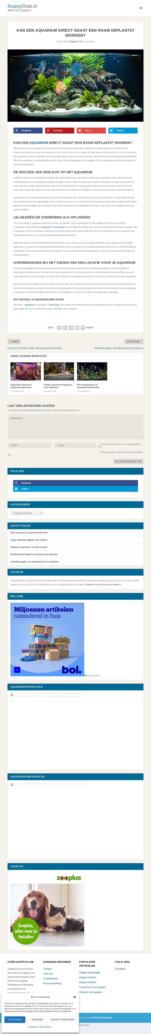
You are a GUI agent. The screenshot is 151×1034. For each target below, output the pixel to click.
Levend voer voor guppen (92, 987)
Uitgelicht (73, 41)
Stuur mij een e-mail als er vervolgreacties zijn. (119, 445)
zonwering (59, 227)
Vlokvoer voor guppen (90, 992)
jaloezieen (46, 227)
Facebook (120, 969)
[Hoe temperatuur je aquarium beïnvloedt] (92, 371)
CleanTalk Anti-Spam (80, 1025)
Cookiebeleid (32, 1027)
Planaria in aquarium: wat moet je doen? (29, 547)
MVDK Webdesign (102, 1017)
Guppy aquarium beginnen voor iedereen (28, 540)
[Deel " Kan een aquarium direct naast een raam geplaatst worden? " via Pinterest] (71, 328)
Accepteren (15, 1019)
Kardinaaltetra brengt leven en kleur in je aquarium (34, 554)
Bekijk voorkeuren (62, 1019)
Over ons (48, 973)
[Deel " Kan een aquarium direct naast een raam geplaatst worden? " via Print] (83, 328)
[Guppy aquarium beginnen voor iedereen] (59, 371)
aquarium (38, 143)
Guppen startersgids (89, 972)
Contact (47, 969)
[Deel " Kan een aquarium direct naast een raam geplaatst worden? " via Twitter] (65, 328)
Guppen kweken (87, 982)
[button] (74, 997)
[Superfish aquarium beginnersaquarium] (25, 371)
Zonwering (54, 304)
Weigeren (37, 1019)
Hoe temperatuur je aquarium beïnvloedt (28, 533)
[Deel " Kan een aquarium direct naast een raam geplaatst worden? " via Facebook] (59, 328)
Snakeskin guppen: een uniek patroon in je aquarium (34, 562)
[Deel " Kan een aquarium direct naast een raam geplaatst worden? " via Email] (77, 328)
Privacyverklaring (45, 1027)
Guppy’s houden (87, 977)
